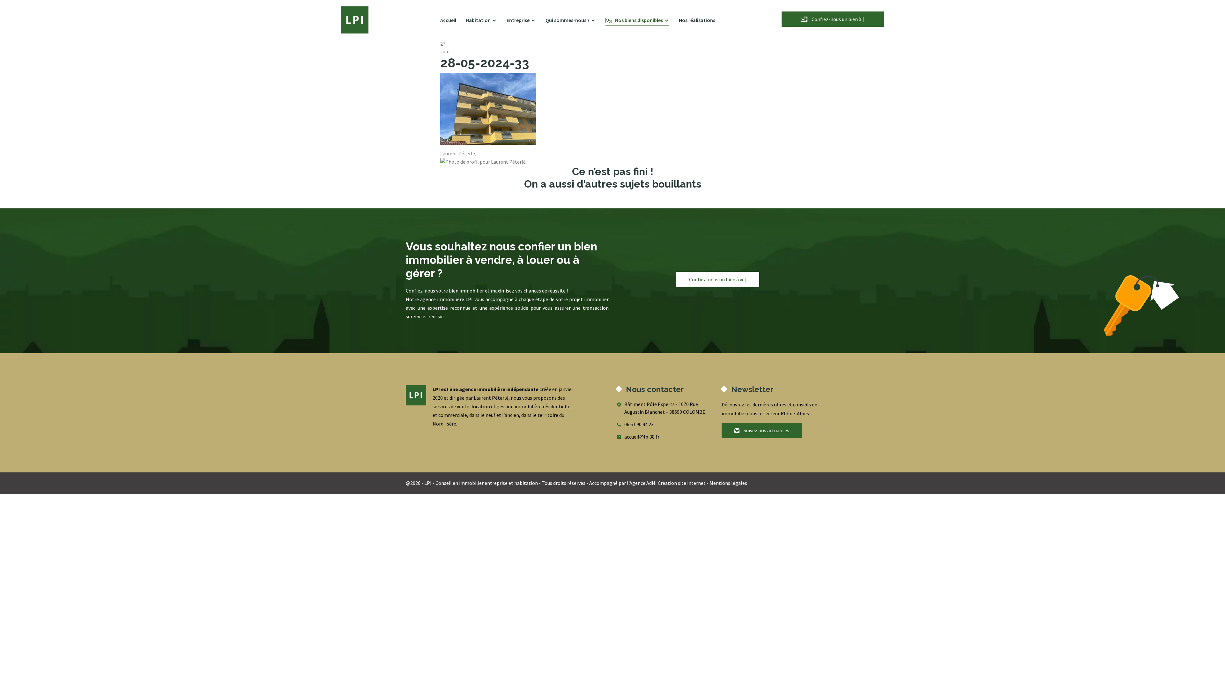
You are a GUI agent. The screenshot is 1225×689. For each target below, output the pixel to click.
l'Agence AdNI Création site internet (666, 483)
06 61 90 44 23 (639, 424)
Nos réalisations (697, 20)
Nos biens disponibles (639, 20)
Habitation (478, 20)
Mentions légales (728, 483)
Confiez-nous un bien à (837, 19)
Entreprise (518, 20)
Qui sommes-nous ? (568, 20)
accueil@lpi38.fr (641, 436)
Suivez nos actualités (766, 430)
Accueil (448, 20)
